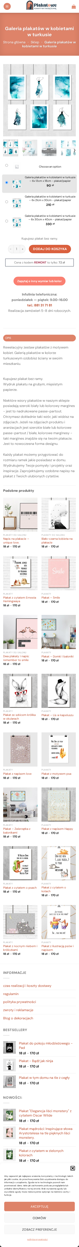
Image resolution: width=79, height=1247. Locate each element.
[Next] (69, 100)
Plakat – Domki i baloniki (58, 656)
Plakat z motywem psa (56, 774)
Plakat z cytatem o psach (20, 887)
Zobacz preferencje (39, 1230)
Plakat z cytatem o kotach (54, 889)
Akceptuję (39, 1206)
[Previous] (10, 100)
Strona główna (14, 42)
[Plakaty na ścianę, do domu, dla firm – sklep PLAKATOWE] (41, 6)
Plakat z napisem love (17, 774)
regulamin (11, 994)
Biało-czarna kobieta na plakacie (57, 540)
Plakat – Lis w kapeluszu (58, 715)
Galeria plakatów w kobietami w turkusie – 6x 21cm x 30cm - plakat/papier (50, 198)
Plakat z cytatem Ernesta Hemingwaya (19, 599)
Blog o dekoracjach (18, 1018)
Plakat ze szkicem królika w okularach (19, 716)
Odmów (39, 1218)
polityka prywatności (37, 1239)
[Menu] (7, 6)
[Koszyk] (74, 6)
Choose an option (50, 166)
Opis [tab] (8, 338)
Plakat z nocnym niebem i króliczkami (20, 948)
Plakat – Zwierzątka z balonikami (16, 830)
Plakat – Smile (51, 597)
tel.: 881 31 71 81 (39, 305)
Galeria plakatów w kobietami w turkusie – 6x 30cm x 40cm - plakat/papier (50, 217)
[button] (73, 1168)
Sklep (35, 42)
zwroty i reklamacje (18, 1010)
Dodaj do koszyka (50, 249)
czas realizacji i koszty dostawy (27, 986)
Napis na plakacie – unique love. (16, 540)
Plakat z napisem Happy (57, 829)
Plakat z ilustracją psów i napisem (58, 948)
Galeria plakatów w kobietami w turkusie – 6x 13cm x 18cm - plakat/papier (50, 179)
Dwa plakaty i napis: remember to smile (16, 658)
